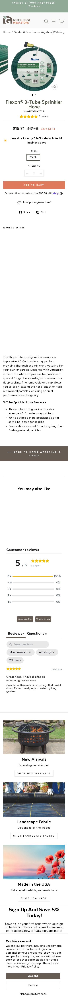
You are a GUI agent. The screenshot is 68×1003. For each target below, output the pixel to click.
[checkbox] (15, 660)
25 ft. (33, 157)
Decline (33, 985)
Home (6, 32)
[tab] (37, 634)
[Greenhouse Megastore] (16, 20)
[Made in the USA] (34, 862)
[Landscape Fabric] (34, 799)
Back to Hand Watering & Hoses (36, 454)
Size (34, 151)
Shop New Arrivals (34, 773)
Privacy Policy (30, 966)
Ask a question (25, 619)
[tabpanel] (34, 672)
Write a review (43, 619)
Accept (33, 976)
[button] (34, 576)
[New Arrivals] (34, 737)
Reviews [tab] (16, 633)
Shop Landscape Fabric (34, 836)
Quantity (34, 166)
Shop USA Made (34, 898)
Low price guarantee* (37, 202)
